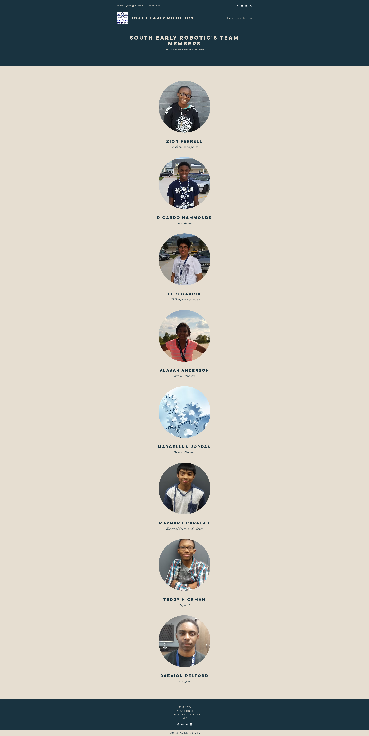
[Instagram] (250, 5)
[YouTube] (242, 5)
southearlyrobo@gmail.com (130, 5)
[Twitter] (246, 5)
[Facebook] (237, 5)
